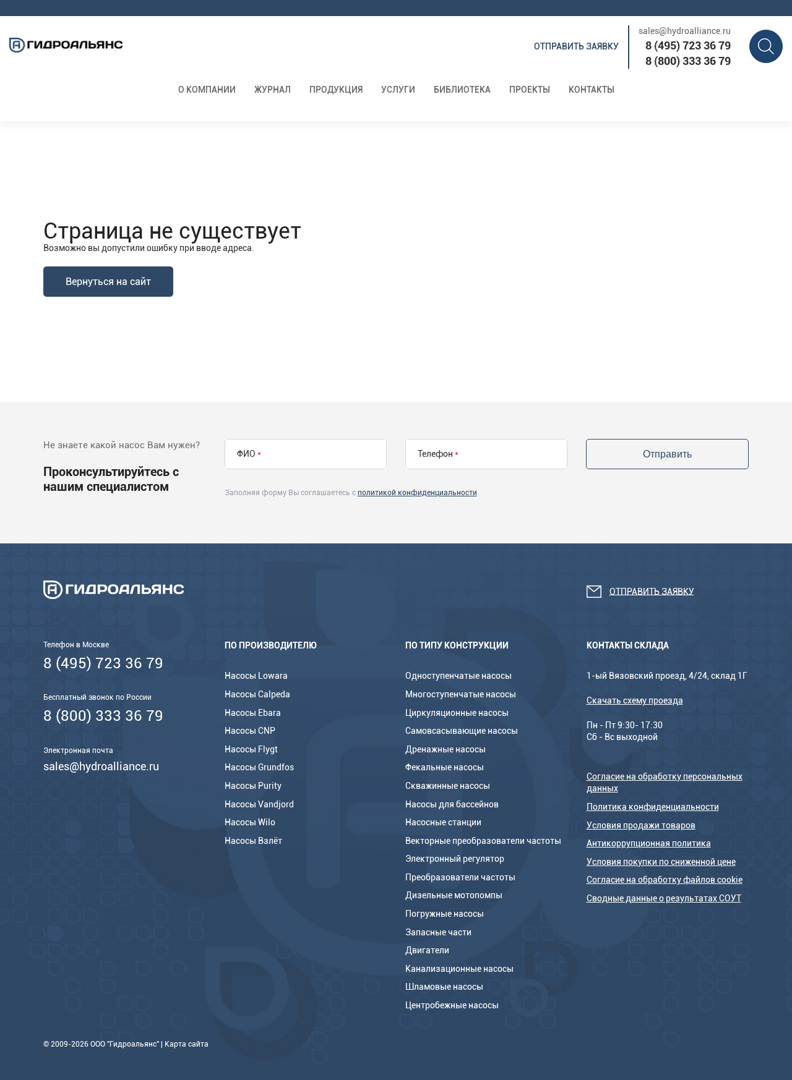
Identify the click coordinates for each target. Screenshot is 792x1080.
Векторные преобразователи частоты (483, 841)
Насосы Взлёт (253, 841)
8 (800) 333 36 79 (688, 60)
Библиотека (462, 90)
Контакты (591, 90)
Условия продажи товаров (641, 825)
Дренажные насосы (445, 749)
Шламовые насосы (444, 987)
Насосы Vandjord (259, 804)
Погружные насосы (444, 914)
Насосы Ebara (253, 713)
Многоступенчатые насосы (460, 694)
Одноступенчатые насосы (458, 676)
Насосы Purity (253, 786)
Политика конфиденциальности (653, 807)
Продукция (336, 90)
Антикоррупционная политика (649, 843)
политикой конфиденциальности (417, 492)
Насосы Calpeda (257, 694)
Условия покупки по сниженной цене (661, 862)
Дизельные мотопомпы (453, 895)
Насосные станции (443, 822)
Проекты (529, 90)
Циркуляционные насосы (457, 713)
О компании (207, 90)
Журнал (272, 90)
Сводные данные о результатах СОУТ (664, 898)
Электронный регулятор (454, 859)
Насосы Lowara (256, 676)
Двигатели (427, 950)
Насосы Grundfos (259, 767)
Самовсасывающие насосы (461, 731)
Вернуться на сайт (108, 281)
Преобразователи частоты (460, 877)
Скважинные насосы (447, 786)
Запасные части (438, 932)
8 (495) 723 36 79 (688, 45)
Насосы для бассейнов (452, 804)
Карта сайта (187, 1044)
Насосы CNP (250, 731)
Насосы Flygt (251, 749)
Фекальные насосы (444, 767)
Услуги (398, 90)
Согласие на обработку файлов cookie (664, 880)
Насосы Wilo (250, 822)
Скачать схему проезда (635, 700)
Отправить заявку (576, 46)
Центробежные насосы (452, 1005)
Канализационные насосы (459, 969)
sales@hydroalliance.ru (685, 31)
